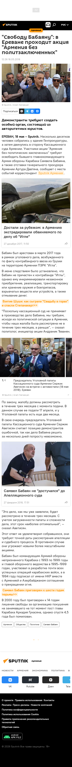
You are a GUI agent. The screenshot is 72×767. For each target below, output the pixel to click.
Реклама (6, 704)
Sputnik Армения (51, 173)
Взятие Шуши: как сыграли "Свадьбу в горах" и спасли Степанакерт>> (35, 303)
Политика (34, 624)
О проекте (7, 700)
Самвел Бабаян (50, 624)
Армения (7, 624)
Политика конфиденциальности (20, 709)
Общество (21, 624)
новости (7, 670)
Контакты (49, 700)
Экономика (40, 670)
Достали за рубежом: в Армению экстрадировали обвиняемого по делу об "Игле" (33, 232)
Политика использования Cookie (20, 714)
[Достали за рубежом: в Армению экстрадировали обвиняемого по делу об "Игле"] (36, 201)
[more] (66, 243)
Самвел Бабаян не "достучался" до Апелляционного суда (34, 492)
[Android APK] (12, 737)
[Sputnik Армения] (10, 26)
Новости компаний (41, 704)
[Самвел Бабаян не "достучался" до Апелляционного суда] (36, 464)
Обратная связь (10, 727)
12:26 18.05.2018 (11, 59)
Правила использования (28, 700)
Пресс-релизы (21, 704)
